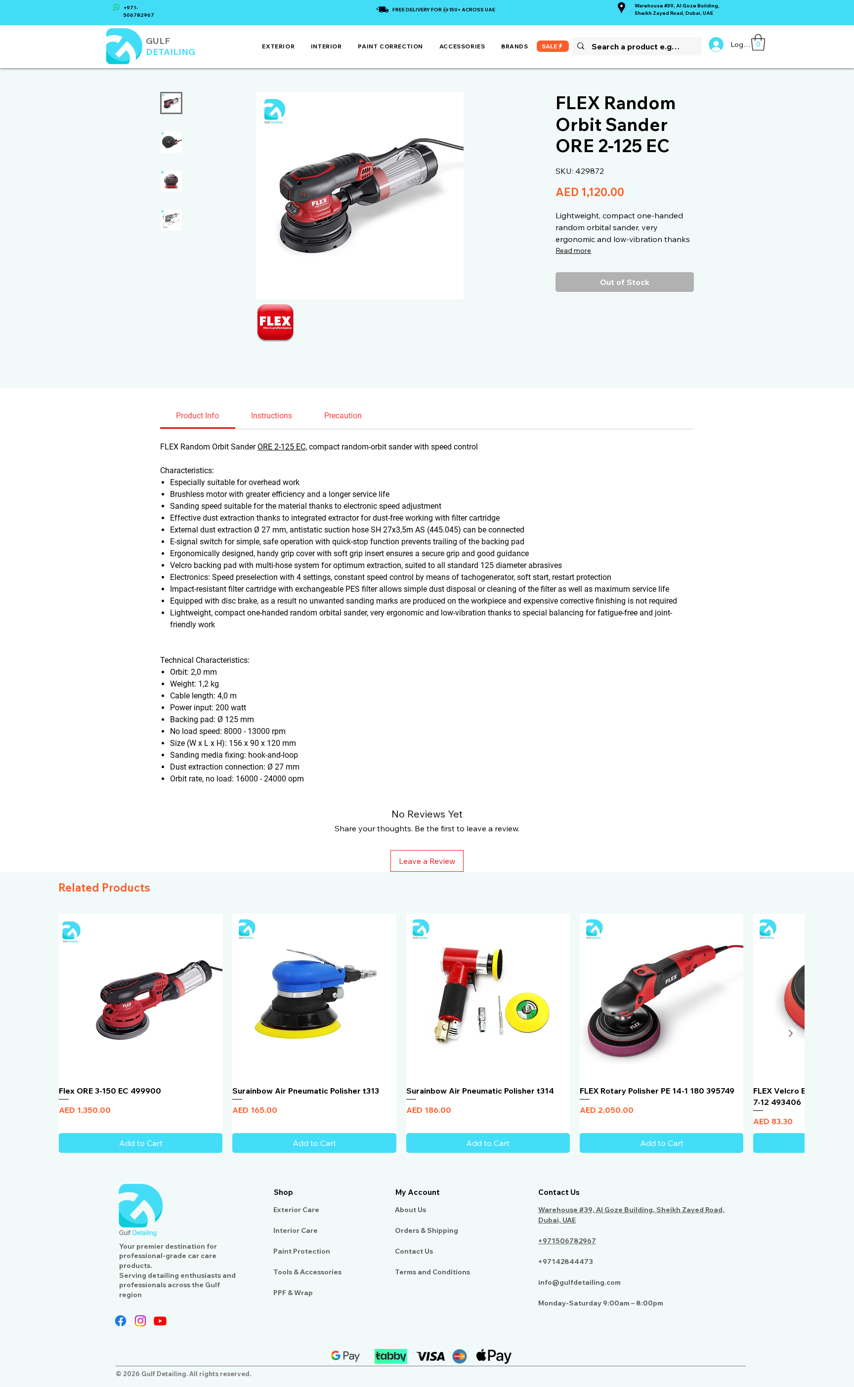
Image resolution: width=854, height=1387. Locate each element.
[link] (758, 42)
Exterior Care (296, 1209)
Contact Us (414, 1251)
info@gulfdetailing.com (579, 1282)
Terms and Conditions (432, 1271)
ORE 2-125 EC (281, 446)
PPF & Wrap (293, 1292)
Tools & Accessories (307, 1271)
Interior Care (295, 1230)
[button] (278, 46)
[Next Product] (791, 1033)
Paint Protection (301, 1251)
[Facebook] (120, 1320)
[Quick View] (140, 995)
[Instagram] (140, 1320)
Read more (573, 250)
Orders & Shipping (426, 1230)
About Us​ (410, 1209)
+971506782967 (567, 1240)
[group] (427, 1033)
